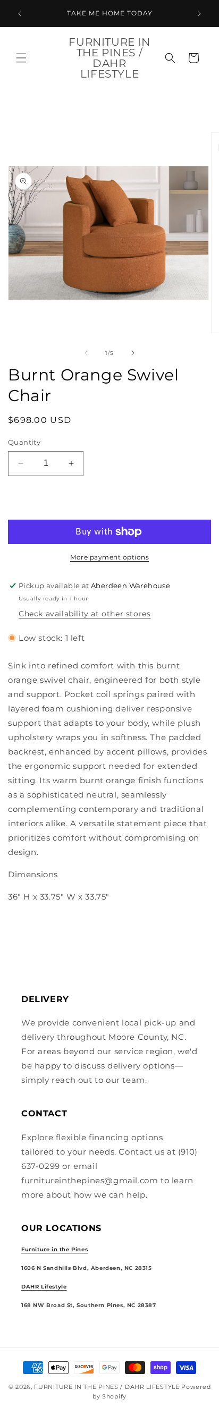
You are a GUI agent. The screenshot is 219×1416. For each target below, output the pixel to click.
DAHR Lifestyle (43, 1286)
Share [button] (31, 929)
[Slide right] (133, 352)
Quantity (24, 442)
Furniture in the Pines (54, 1249)
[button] (21, 58)
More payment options (109, 557)
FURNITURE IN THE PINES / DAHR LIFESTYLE (107, 1386)
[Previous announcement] (19, 14)
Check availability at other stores (84, 613)
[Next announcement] (199, 14)
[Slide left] (86, 352)
